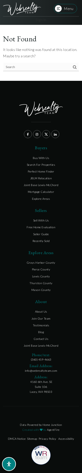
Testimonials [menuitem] (41, 325)
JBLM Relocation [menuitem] (41, 178)
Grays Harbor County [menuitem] (41, 262)
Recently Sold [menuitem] (41, 241)
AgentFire (53, 429)
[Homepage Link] (41, 455)
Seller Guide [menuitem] (41, 234)
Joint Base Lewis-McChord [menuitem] (41, 185)
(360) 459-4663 (41, 359)
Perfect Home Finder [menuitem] (41, 171)
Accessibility (66, 438)
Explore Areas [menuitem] (41, 198)
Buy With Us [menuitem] (41, 158)
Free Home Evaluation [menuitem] (41, 227)
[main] (41, 53)
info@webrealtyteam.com (41, 370)
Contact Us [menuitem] (41, 338)
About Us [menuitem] (41, 311)
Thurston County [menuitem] (41, 283)
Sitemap (32, 438)
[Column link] (22, 8)
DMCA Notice (17, 438)
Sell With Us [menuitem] (41, 220)
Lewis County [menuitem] (41, 276)
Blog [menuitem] (41, 332)
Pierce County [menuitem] (41, 269)
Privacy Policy (47, 438)
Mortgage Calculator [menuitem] (41, 191)
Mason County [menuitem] (41, 290)
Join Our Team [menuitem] (41, 318)
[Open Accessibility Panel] (9, 464)
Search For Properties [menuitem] (41, 164)
